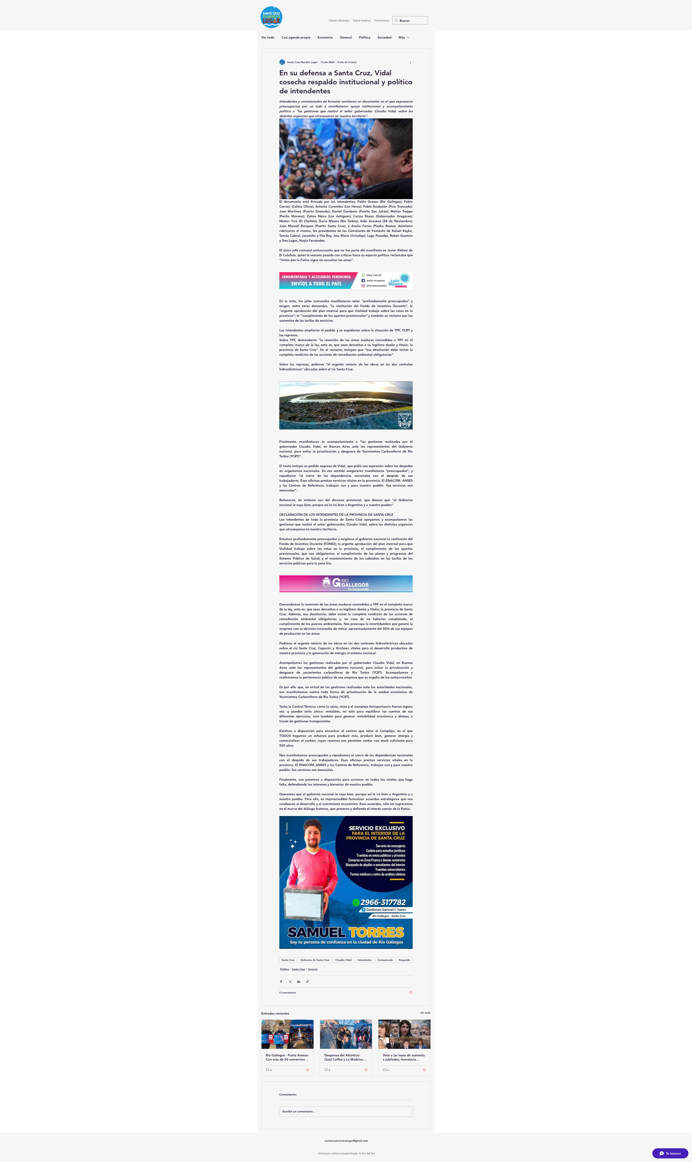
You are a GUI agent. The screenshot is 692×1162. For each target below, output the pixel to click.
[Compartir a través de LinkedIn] (298, 981)
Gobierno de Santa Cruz (315, 960)
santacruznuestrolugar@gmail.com (346, 1140)
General (346, 37)
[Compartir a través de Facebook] (281, 981)
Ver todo (267, 37)
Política (364, 37)
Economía (325, 37)
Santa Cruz (288, 960)
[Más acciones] (410, 62)
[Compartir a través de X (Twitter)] (290, 981)
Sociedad (384, 37)
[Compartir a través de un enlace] (307, 981)
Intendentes (365, 960)
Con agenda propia (296, 37)
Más (402, 37)
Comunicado (385, 960)
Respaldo (404, 960)
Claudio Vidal (343, 960)
